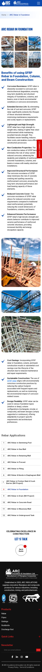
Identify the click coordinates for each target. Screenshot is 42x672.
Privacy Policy (13, 667)
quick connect (39, 149)
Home (3, 15)
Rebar (3, 613)
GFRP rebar (12, 381)
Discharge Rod (7, 629)
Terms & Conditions (26, 667)
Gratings (4, 621)
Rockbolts (5, 625)
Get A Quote (21, 550)
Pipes (3, 617)
